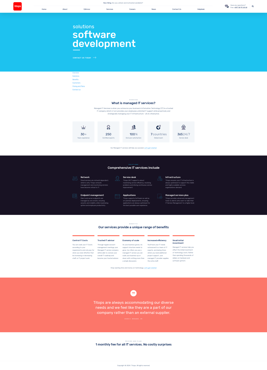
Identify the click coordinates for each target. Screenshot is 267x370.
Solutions (75, 76)
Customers (76, 83)
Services (109, 9)
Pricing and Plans (78, 86)
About (65, 9)
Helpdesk (201, 9)
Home (44, 9)
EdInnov (87, 9)
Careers (132, 9)
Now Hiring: (107, 3)
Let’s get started (150, 148)
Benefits (75, 79)
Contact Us (176, 9)
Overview (75, 73)
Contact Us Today (82, 58)
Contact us (76, 90)
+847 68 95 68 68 (240, 7)
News (154, 9)
